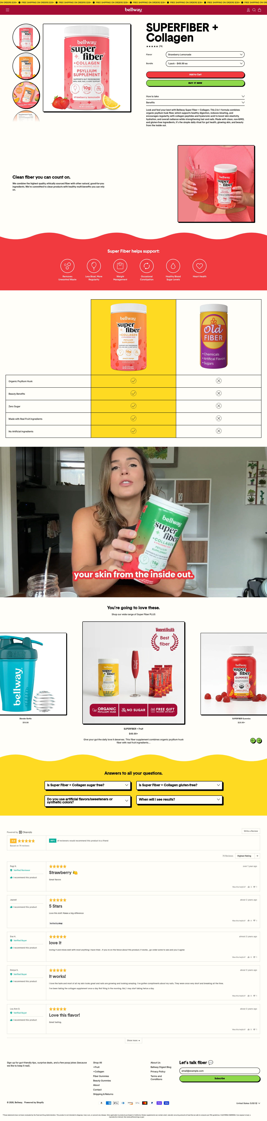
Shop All (97, 1062)
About (96, 1085)
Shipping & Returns (103, 1094)
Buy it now (195, 83)
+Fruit (96, 1067)
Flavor (149, 54)
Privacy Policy (158, 1071)
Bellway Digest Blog (161, 1067)
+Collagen (98, 1071)
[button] (254, 10)
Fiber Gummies (101, 1076)
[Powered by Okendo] (19, 832)
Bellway (18, 1103)
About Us (155, 1062)
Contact (97, 1089)
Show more (132, 1040)
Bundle (149, 63)
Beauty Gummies (102, 1080)
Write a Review (251, 831)
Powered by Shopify (34, 1103)
